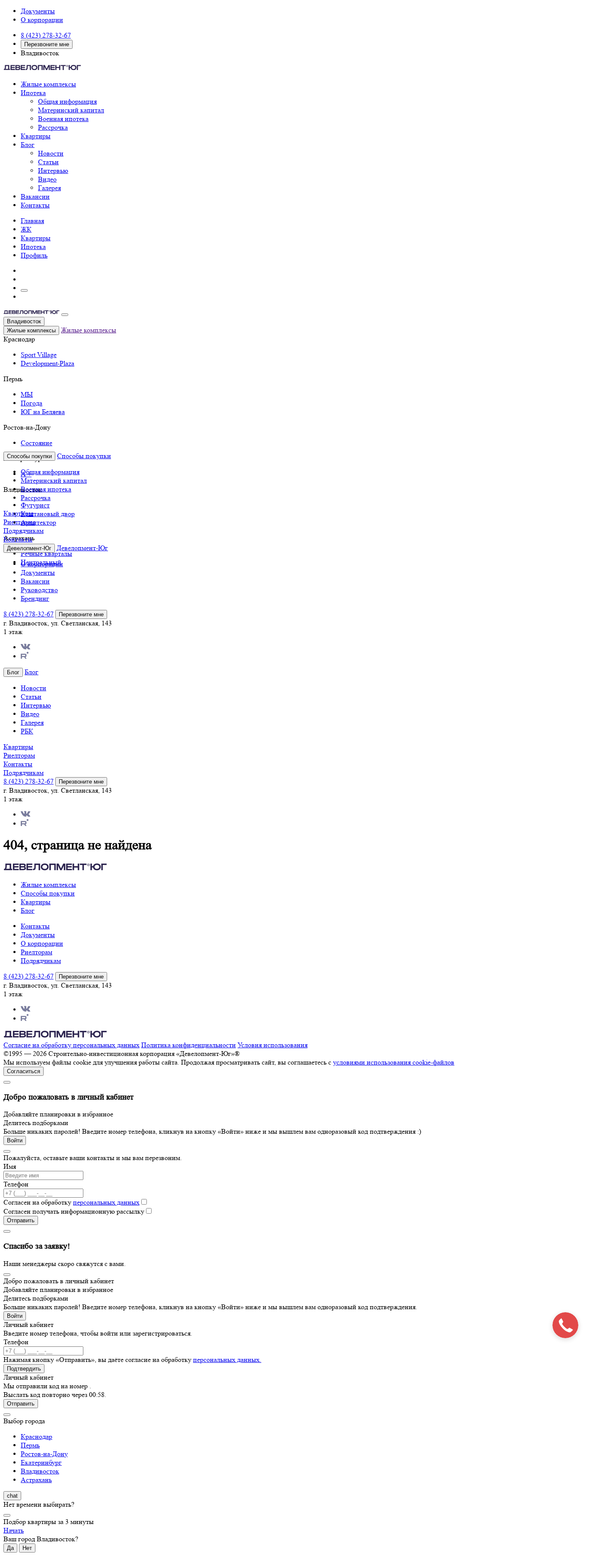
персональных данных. (227, 1359)
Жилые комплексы (48, 84)
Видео (47, 179)
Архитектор (38, 522)
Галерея (49, 188)
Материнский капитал (71, 110)
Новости (50, 153)
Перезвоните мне (46, 44)
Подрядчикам (23, 530)
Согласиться (23, 1071)
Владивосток (24, 321)
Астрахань (36, 1480)
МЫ (27, 394)
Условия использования (273, 1045)
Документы (38, 11)
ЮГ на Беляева (43, 412)
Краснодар (36, 1436)
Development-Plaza (47, 363)
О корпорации (42, 20)
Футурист (35, 505)
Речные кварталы (46, 553)
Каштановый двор (48, 514)
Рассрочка (53, 127)
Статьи (48, 162)
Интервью (53, 170)
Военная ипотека (63, 119)
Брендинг (35, 598)
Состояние (36, 443)
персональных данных (106, 1202)
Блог (28, 144)
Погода (31, 403)
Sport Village (39, 355)
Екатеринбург (41, 1462)
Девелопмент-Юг (82, 548)
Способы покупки (84, 456)
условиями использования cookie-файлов (393, 1062)
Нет (27, 1548)
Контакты (35, 205)
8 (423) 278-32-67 (46, 35)
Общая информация (67, 101)
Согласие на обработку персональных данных (71, 1045)
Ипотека (33, 93)
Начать (13, 1530)
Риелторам (19, 522)
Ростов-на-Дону (44, 1454)
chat (12, 1495)
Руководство (39, 590)
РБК (27, 731)
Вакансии (35, 196)
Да (10, 1548)
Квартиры (36, 136)
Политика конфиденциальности (188, 1045)
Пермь (30, 1445)
